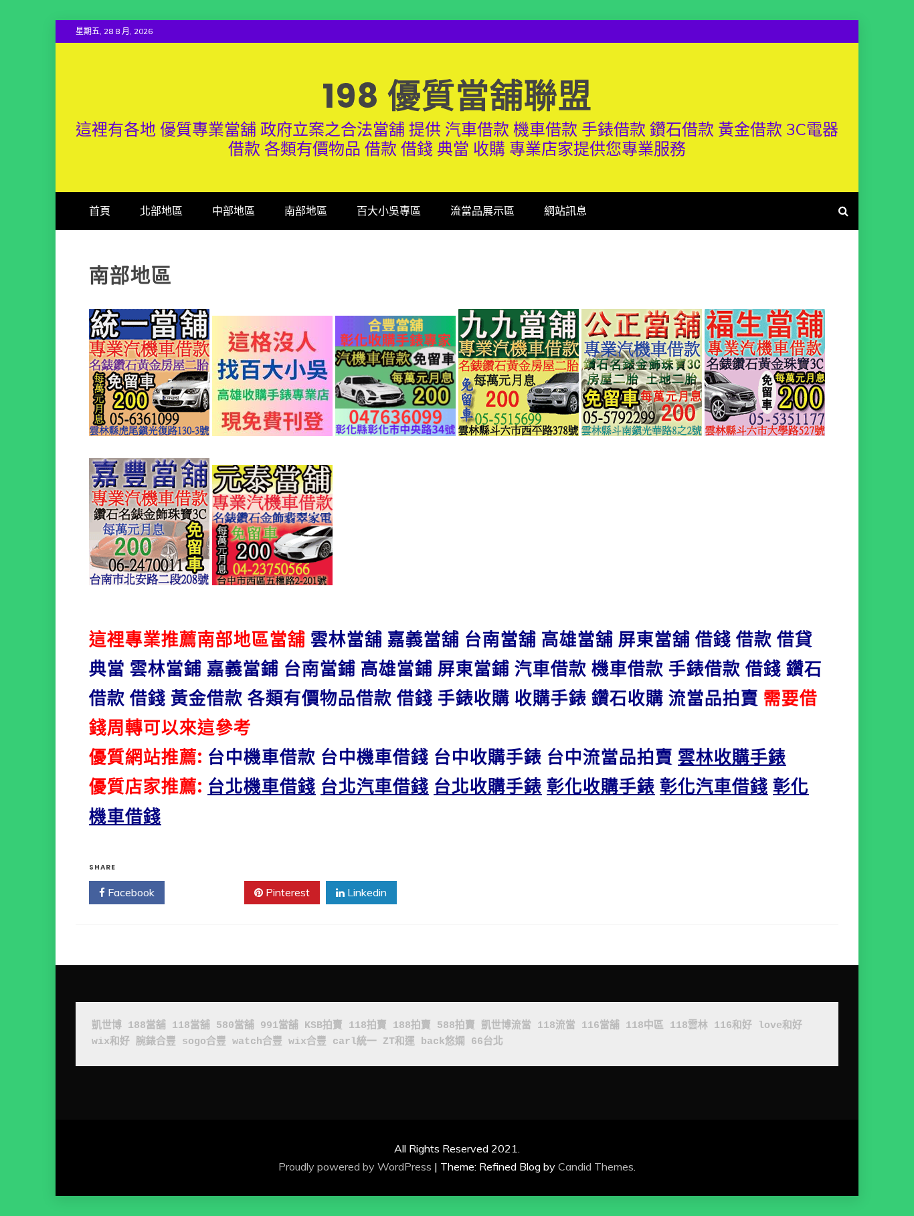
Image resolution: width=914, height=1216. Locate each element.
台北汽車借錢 (375, 787)
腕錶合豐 (156, 1041)
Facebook (130, 892)
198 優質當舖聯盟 (457, 96)
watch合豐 (257, 1041)
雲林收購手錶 (732, 757)
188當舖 (147, 1025)
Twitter (209, 892)
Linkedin (366, 892)
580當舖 (235, 1025)
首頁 (99, 210)
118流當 (556, 1025)
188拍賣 (412, 1025)
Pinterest (286, 892)
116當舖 (600, 1025)
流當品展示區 (482, 210)
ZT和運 (399, 1041)
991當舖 (279, 1025)
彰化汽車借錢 (714, 787)
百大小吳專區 (389, 210)
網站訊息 (565, 210)
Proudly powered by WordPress (355, 1166)
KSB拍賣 (323, 1025)
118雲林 (689, 1025)
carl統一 (355, 1041)
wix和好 (111, 1041)
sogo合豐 (204, 1041)
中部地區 (233, 210)
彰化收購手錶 (601, 787)
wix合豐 (307, 1041)
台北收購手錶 (488, 787)
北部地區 (161, 210)
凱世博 (107, 1025)
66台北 (487, 1041)
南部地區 (305, 210)
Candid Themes (596, 1166)
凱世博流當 (506, 1025)
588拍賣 (456, 1025)
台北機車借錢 (261, 787)
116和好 (733, 1025)
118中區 (645, 1025)
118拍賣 (368, 1025)
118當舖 (191, 1025)
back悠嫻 (443, 1041)
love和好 (780, 1025)
